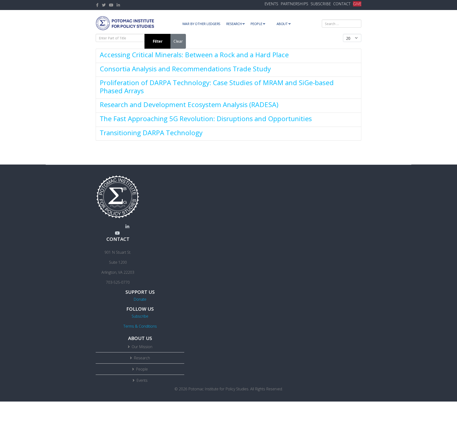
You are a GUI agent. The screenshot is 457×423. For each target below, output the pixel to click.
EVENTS (271, 3)
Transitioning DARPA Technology (151, 132)
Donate (140, 299)
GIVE (357, 3)
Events (142, 380)
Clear (178, 41)
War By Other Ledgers (201, 23)
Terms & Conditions (140, 326)
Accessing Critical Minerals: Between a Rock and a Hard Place (194, 54)
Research (234, 23)
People (256, 23)
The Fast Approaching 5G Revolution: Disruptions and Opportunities (206, 118)
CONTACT (342, 3)
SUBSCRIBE (321, 3)
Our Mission (142, 346)
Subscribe (140, 316)
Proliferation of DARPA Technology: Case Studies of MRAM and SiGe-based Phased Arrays (217, 86)
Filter (157, 41)
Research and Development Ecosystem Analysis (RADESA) (189, 104)
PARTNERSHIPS (294, 3)
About (282, 23)
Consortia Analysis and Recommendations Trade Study (185, 68)
